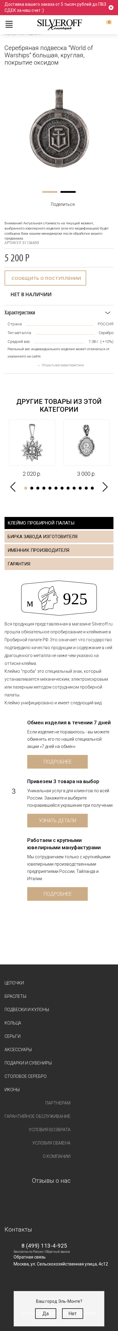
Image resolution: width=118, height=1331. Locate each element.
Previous (13, 487)
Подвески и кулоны (27, 1009)
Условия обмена (51, 1143)
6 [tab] (55, 488)
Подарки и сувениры (28, 1063)
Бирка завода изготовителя (42, 536)
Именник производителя (38, 550)
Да (45, 1313)
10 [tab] (80, 488)
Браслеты (15, 996)
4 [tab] (43, 488)
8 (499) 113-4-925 (44, 1245)
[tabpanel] (59, 128)
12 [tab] (92, 488)
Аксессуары (18, 1049)
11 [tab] (86, 488)
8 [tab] (68, 488)
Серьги (13, 1036)
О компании (56, 1156)
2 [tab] (68, 192)
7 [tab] (62, 488)
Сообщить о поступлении (46, 278)
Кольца (13, 1023)
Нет (72, 1313)
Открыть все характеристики (63, 365)
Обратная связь (30, 1257)
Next (105, 487)
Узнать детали (57, 820)
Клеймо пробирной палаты (41, 523)
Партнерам (57, 1103)
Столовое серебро (26, 1076)
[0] (104, 24)
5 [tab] (49, 488)
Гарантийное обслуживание (37, 1116)
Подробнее (58, 762)
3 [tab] (37, 488)
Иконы (12, 1089)
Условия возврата (49, 1129)
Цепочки (14, 983)
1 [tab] (49, 192)
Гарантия (19, 564)
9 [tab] (74, 488)
